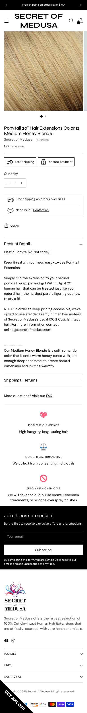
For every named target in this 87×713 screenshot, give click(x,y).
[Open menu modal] (6, 20)
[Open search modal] (71, 20)
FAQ (49, 396)
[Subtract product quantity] (22, 183)
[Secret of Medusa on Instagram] (14, 640)
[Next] (80, 5)
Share (14, 226)
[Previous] (7, 5)
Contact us (41, 210)
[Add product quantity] (8, 183)
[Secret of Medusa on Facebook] (6, 640)
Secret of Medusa (18, 139)
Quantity (11, 174)
